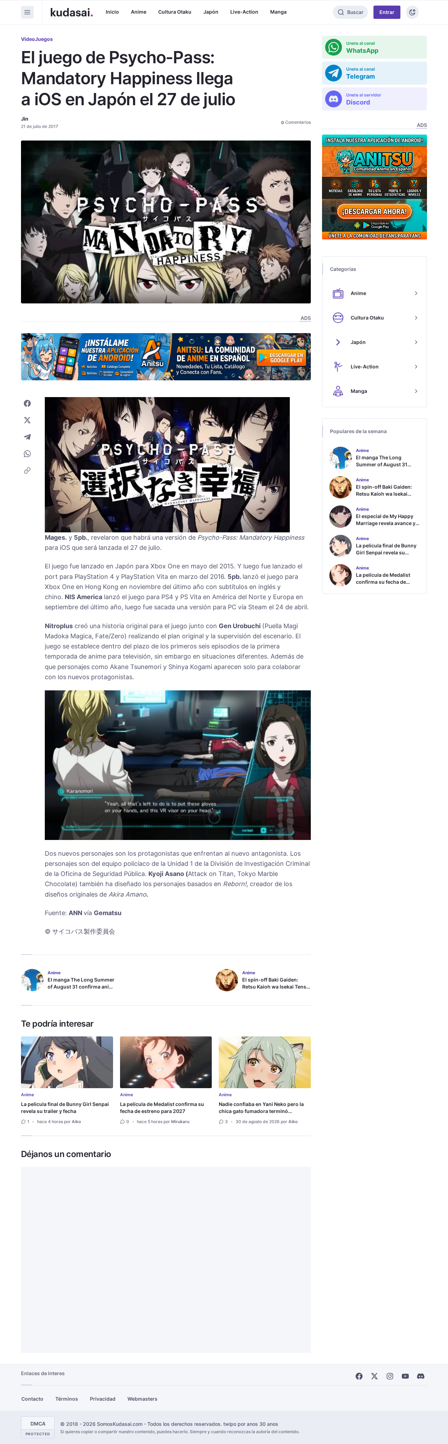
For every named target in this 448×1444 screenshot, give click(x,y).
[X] (374, 1376)
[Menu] (27, 12)
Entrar (386, 12)
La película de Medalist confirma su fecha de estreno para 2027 (162, 1107)
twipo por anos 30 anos (250, 1424)
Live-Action (244, 12)
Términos (66, 1399)
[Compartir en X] (27, 420)
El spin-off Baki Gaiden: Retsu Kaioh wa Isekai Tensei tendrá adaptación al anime (276, 987)
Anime (138, 12)
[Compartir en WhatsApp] (27, 453)
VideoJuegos (37, 39)
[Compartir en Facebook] (27, 403)
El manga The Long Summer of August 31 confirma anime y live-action (82, 987)
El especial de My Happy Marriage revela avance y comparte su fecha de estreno (385, 526)
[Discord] (420, 1376)
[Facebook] (359, 1376)
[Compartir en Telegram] (27, 437)
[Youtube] (405, 1376)
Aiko (76, 1121)
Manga (278, 12)
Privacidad (102, 1399)
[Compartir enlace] (27, 470)
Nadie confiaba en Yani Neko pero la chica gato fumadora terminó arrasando (261, 1111)
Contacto (32, 1399)
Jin (24, 119)
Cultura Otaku (174, 12)
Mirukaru (180, 1121)
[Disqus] (166, 1259)
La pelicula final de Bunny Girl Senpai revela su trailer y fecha (65, 1107)
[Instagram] (390, 1376)
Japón (210, 12)
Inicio (112, 12)
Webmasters (142, 1399)
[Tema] (412, 12)
